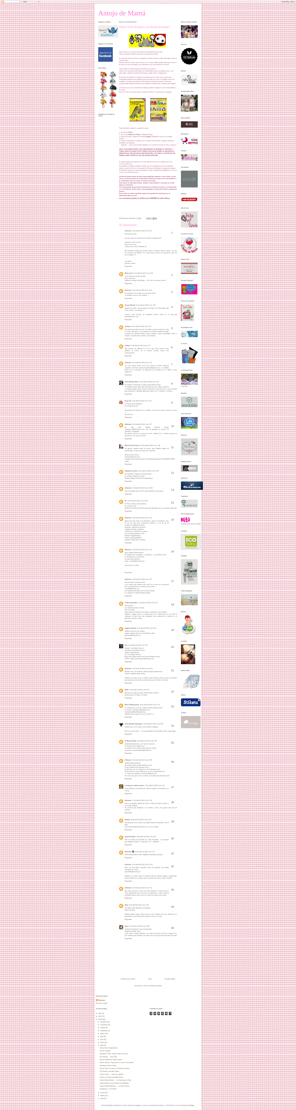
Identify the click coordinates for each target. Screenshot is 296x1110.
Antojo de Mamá (121, 13)
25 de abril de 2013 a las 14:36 (139, 926)
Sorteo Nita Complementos (109, 1048)
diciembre (103, 1022)
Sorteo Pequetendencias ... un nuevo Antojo (114, 1086)
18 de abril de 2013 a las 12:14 (141, 819)
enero (102, 1098)
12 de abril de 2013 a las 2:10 (141, 326)
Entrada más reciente (128, 979)
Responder (128, 266)
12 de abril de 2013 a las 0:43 (142, 290)
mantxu (127, 345)
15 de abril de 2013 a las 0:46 (153, 724)
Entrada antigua (170, 979)
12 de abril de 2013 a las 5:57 (142, 424)
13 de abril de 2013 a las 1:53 (142, 549)
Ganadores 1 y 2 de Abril (108, 1089)
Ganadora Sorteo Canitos (108, 1065)
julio (101, 1036)
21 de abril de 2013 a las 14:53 (142, 864)
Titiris (130, 132)
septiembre (104, 1031)
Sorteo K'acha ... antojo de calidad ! (112, 1074)
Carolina (128, 326)
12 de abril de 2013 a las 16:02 (142, 488)
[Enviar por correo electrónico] (147, 218)
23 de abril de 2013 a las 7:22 (142, 888)
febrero (102, 1095)
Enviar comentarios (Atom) (153, 986)
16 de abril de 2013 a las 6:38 (142, 760)
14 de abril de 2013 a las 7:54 (150, 705)
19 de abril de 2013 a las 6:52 (146, 836)
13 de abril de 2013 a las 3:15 (142, 579)
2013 (100, 1019)
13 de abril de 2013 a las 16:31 (142, 668)
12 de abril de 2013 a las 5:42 (141, 401)
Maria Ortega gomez (132, 705)
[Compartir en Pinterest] (156, 218)
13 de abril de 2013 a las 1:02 (142, 518)
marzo (102, 1092)
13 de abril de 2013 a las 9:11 (146, 628)
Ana (126, 645)
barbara (127, 819)
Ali (126, 501)
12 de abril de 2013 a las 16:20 (137, 501)
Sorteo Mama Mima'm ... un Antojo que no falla (115, 1080)
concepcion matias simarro (134, 785)
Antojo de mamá (134, 134)
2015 (100, 1013)
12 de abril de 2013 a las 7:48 (150, 445)
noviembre (104, 1025)
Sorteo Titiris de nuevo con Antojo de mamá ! (115, 1068)
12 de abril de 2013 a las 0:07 (142, 231)
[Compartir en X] (151, 218)
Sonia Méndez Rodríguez (134, 724)
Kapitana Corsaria (131, 471)
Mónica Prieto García (132, 445)
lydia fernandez (130, 836)
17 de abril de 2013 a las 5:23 (155, 785)
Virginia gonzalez (131, 603)
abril (101, 1045)
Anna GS (128, 401)
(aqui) (148, 136)
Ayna (126, 926)
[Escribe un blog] (149, 218)
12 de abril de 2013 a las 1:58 (145, 305)
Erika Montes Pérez (132, 382)
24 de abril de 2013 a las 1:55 (138, 905)
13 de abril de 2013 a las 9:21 (138, 645)
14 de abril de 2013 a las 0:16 (139, 690)
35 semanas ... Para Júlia (108, 1057)
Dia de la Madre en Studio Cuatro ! (111, 1059)
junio (102, 1039)
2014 (100, 1016)
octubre (103, 1027)
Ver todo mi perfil (101, 1003)
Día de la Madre (105, 1051)
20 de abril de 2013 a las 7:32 (145, 852)
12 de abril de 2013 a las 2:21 (142, 362)
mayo (102, 1042)
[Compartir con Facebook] (154, 218)
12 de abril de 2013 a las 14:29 (148, 471)
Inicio (150, 979)
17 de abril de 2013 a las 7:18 (142, 800)
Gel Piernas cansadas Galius (109, 1071)
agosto (102, 1033)
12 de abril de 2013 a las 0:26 (143, 273)
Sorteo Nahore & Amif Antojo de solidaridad (114, 1083)
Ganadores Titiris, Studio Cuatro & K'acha (114, 1054)
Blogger (191, 1105)
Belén (127, 690)
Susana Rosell (130, 305)
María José (128, 273)
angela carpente (130, 628)
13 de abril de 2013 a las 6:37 (148, 603)
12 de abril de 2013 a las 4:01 (149, 382)
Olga (126, 905)
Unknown (128, 290)
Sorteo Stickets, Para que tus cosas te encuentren (117, 1062)
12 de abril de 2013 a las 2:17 (140, 345)
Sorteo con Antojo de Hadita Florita (111, 1077)
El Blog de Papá (130, 741)
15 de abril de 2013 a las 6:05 (147, 741)
